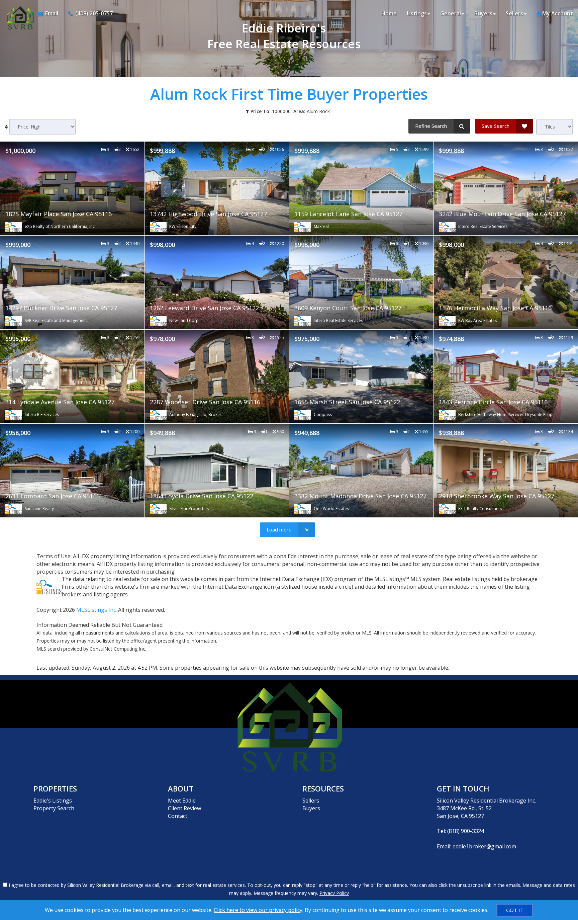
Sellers (310, 800)
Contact (177, 816)
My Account (557, 13)
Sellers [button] (514, 13)
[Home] (18, 13)
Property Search (53, 808)
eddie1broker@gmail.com (484, 846)
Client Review (184, 808)
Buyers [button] (483, 13)
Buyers (311, 808)
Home (389, 13)
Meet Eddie (182, 800)
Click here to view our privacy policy (258, 910)
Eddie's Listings (52, 800)
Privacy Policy (334, 893)
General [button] (450, 13)
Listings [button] (417, 13)
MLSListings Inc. (96, 609)
